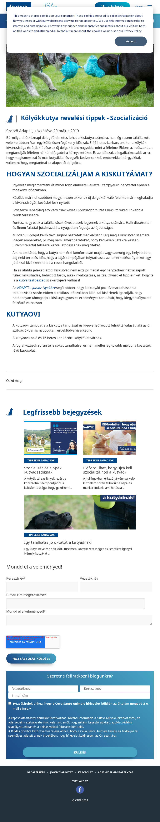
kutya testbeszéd (32, 280)
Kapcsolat (85, 772)
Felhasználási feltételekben (58, 727)
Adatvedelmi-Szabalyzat (115, 772)
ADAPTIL (36, 287)
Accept (131, 41)
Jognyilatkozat (61, 772)
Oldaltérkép (36, 772)
